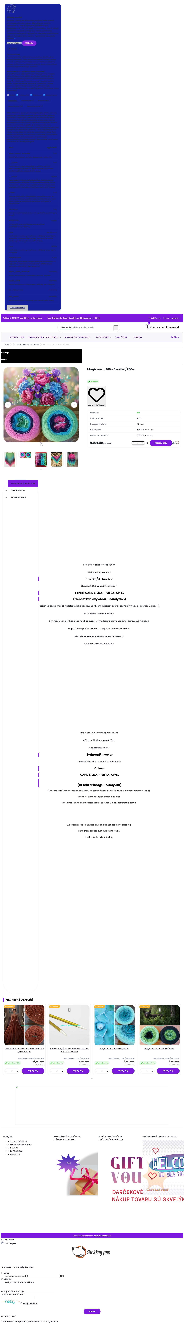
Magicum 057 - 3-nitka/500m (159, 1048)
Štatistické (37, 95)
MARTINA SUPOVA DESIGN (77, 337)
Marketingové (51, 95)
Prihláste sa (36, 1321)
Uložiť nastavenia (17, 308)
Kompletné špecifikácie (23, 483)
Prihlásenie (156, 318)
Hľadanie (66, 327)
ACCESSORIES (102, 337)
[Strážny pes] (175, 443)
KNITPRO (138, 337)
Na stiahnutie (18, 490)
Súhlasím (29, 43)
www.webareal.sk (102, 1236)
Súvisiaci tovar (18, 497)
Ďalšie (174, 337)
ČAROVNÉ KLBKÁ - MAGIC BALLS (43, 337)
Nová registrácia (172, 318)
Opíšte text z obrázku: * (13, 1294)
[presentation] (8, 405)
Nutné (12, 95)
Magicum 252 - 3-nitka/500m (114, 1048)
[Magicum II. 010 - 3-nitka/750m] (41, 404)
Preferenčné (24, 95)
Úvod (7, 344)
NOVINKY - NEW (17, 337)
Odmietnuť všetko (14, 43)
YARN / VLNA (121, 337)
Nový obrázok (30, 1303)
